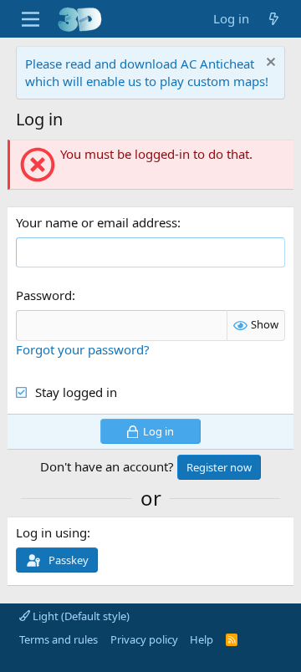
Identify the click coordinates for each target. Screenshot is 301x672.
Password (44, 295)
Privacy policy (144, 639)
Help (201, 639)
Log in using (51, 532)
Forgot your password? (83, 349)
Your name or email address (96, 222)
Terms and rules (58, 639)
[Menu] (30, 19)
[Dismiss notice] (269, 64)
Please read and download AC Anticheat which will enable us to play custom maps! (146, 72)
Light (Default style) (80, 616)
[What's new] (274, 18)
